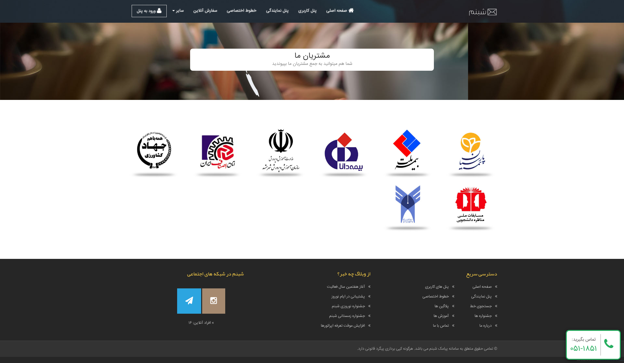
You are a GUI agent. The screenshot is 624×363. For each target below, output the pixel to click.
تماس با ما (441, 326)
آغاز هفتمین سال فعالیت (346, 287)
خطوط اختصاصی (241, 10)
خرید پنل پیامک (618, 360)
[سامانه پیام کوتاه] (482, 11)
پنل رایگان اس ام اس (607, 360)
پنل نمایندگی (277, 10)
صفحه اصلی (337, 10)
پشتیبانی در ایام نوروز (348, 297)
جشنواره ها (483, 316)
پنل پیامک (622, 360)
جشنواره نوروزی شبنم (348, 306)
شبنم (601, 360)
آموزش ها (441, 316)
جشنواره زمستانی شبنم (347, 316)
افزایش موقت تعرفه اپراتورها (343, 326)
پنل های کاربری (437, 287)
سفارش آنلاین (205, 10)
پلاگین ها (442, 306)
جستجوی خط (481, 306)
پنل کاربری (307, 10)
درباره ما (485, 326)
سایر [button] (179, 10)
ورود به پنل (147, 11)
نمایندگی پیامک (612, 360)
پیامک (603, 360)
